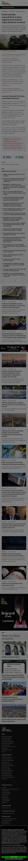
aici (14, 840)
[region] (14, 843)
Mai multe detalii (20, 834)
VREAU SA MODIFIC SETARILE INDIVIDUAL (14, 858)
